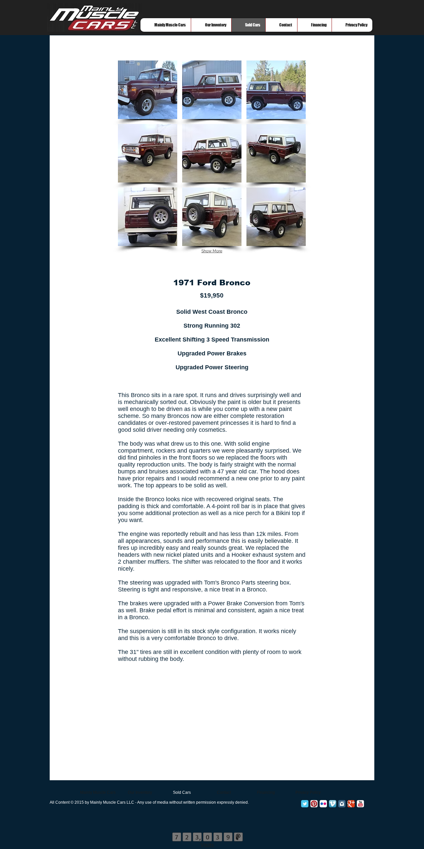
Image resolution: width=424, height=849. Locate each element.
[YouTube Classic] (360, 803)
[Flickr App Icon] (323, 803)
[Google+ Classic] (351, 803)
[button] (147, 90)
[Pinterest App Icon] (314, 803)
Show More (211, 251)
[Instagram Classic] (341, 803)
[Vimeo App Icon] (332, 803)
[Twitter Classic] (304, 803)
